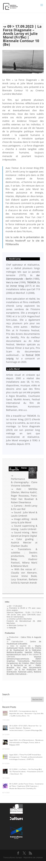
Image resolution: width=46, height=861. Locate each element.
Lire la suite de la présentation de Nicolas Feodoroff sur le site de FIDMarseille (24, 241)
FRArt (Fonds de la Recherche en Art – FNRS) (24, 664)
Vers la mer (12, 282)
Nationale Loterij (25, 672)
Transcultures (23, 661)
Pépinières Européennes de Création (24, 662)
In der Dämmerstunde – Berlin (23, 277)
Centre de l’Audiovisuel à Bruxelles (24, 642)
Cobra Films (26, 637)
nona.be (12, 627)
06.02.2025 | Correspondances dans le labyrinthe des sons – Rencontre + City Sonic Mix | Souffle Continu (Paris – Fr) (26, 713)
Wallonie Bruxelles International (24, 673)
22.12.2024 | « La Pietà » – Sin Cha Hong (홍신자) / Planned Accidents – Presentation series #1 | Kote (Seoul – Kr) (26, 771)
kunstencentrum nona (16, 654)
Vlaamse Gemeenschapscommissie (24, 657)
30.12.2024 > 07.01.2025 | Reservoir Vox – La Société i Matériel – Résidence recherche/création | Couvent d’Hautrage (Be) (25, 728)
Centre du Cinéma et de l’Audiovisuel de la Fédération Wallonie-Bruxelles (24, 650)
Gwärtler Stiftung (33, 652)
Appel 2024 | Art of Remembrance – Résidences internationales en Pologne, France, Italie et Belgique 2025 (26, 742)
